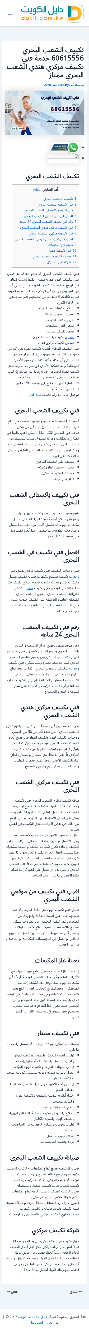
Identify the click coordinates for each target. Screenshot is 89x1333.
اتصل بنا (37, 1322)
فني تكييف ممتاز (62, 250)
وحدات (74, 576)
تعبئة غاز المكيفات (62, 244)
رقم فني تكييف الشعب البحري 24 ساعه (47, 221)
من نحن (52, 1322)
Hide (37, 190)
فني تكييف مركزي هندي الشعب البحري (48, 227)
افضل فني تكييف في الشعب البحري (50, 215)
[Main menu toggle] (10, 13)
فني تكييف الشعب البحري (56, 204)
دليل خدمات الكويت (32, 1317)
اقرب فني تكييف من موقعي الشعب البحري (45, 239)
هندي (29, 588)
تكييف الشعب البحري (59, 198)
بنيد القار (35, 394)
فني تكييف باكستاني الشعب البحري (50, 210)
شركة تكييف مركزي (60, 262)
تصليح (69, 337)
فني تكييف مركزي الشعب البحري (52, 233)
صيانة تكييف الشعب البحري (54, 256)
